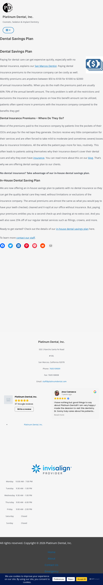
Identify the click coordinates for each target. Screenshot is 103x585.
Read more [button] (59, 415)
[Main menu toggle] (8, 30)
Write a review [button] (24, 409)
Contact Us (51, 565)
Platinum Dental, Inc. (18, 17)
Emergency (51, 571)
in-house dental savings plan (72, 228)
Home (51, 552)
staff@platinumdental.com (55, 381)
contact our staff (25, 237)
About (51, 558)
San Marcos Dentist (46, 66)
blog (90, 157)
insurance (38, 157)
